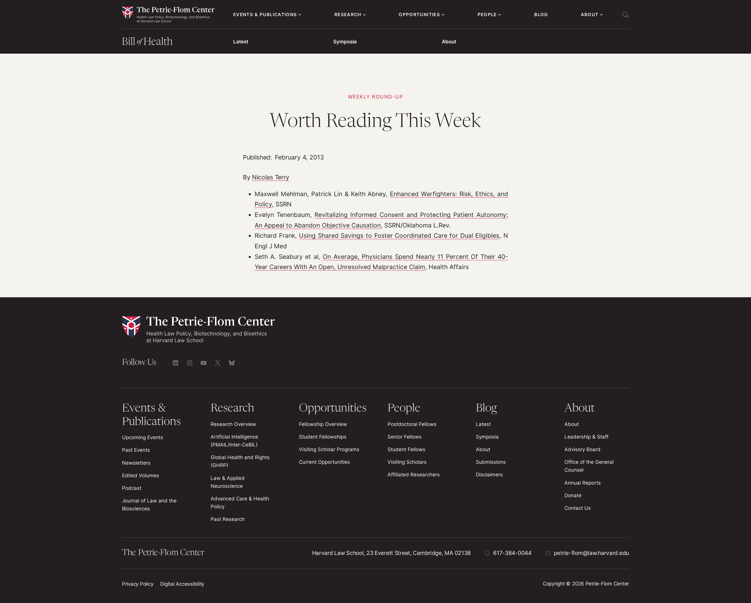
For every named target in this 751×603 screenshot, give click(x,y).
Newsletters (136, 463)
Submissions (491, 462)
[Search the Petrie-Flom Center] (625, 14)
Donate (572, 495)
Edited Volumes (140, 475)
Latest (240, 42)
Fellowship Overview (323, 424)
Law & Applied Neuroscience (228, 482)
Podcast (131, 488)
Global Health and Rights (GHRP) (240, 461)
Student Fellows (406, 449)
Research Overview (233, 424)
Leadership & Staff (586, 437)
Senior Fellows (405, 437)
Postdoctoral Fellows (412, 424)
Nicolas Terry (270, 177)
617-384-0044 (512, 553)
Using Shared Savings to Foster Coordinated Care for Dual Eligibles (399, 235)
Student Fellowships (322, 437)
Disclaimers (489, 475)
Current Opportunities (324, 462)
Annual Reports (582, 483)
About (449, 42)
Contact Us (577, 508)
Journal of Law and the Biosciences (149, 505)
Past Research (228, 519)
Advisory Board (582, 449)
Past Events (136, 450)
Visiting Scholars (407, 462)
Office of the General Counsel (589, 466)
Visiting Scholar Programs (329, 449)
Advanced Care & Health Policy (240, 502)
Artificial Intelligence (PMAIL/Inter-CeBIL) (234, 441)
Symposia (345, 42)
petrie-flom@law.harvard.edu (591, 553)
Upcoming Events (142, 437)
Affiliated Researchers (414, 475)
